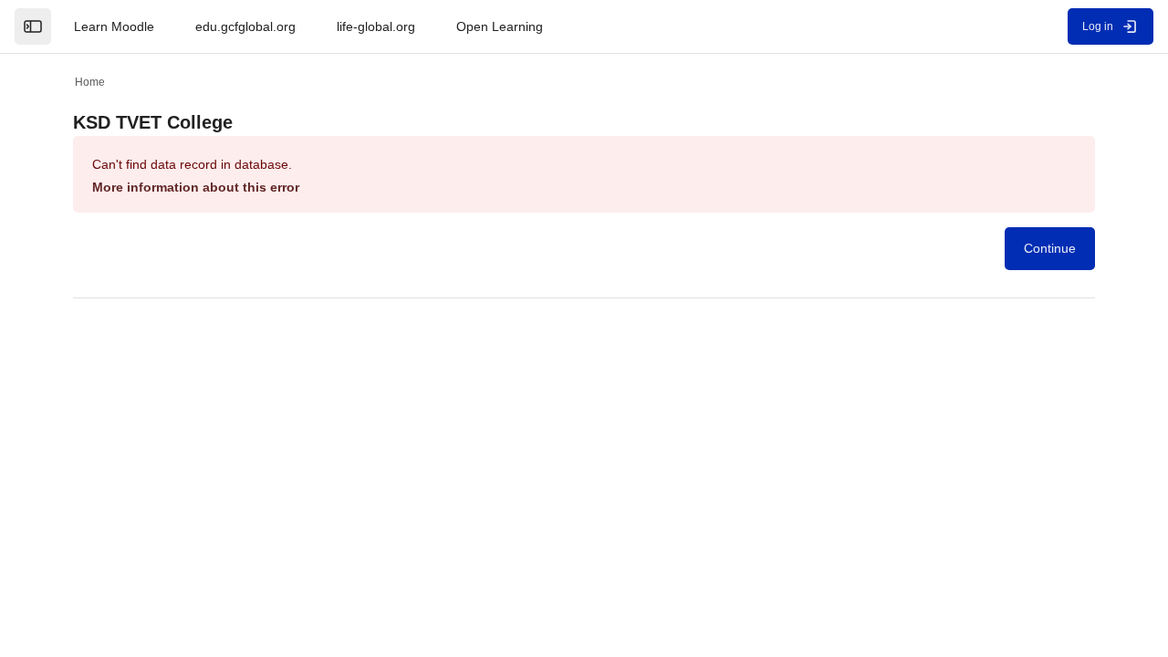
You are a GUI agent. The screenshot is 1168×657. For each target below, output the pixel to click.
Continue (1050, 248)
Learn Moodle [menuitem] (114, 26)
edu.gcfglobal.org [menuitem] (245, 26)
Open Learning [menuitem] (499, 26)
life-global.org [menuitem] (376, 26)
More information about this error (195, 187)
